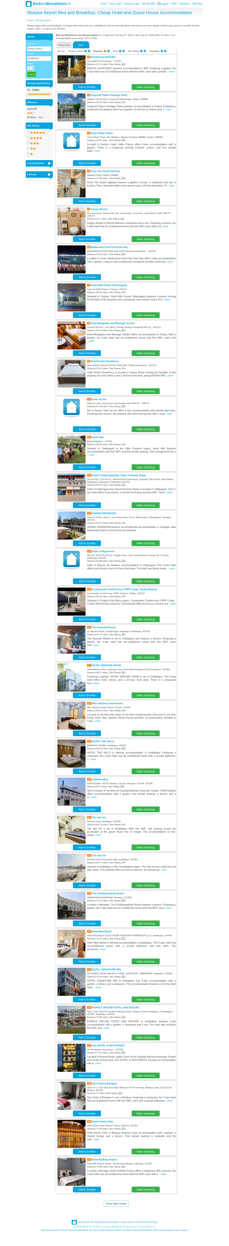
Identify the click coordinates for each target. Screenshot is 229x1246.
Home (103, 3)
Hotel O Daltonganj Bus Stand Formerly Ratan (119, 475)
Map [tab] (81, 45)
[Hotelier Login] (118, 1222)
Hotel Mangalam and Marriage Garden (113, 323)
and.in (52, 3)
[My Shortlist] (92, 1222)
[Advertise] (105, 1222)
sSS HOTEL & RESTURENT (108, 1045)
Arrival (30, 53)
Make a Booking (146, 87)
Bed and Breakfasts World (54, 1230)
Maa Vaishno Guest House (107, 703)
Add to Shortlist (87, 87)
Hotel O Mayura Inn (103, 551)
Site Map (197, 3)
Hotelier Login (132, 3)
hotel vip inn (99, 399)
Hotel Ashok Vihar (102, 1121)
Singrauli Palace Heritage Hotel (109, 95)
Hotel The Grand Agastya (105, 171)
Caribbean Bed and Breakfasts (137, 1230)
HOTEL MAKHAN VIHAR (106, 665)
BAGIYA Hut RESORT (103, 57)
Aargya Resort (99, 209)
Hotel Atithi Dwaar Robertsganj (109, 285)
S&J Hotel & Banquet (104, 1083)
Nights (30, 63)
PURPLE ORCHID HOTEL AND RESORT (115, 1007)
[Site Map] (152, 1222)
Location (31, 43)
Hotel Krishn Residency (105, 361)
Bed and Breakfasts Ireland (107, 1230)
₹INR (174, 3)
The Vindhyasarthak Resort (108, 893)
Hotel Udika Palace (102, 133)
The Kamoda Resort (104, 627)
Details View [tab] (64, 45)
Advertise (184, 3)
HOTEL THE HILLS (103, 741)
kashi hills (98, 437)
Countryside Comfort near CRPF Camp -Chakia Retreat (124, 589)
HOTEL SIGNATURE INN (106, 969)
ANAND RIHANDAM (104, 513)
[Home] (82, 1222)
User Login (116, 3)
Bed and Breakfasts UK (80, 1230)
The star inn (99, 817)
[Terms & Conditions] (136, 1222)
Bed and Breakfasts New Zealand (171, 1230)
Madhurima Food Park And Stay (109, 247)
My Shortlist (148, 3)
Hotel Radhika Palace (104, 1159)
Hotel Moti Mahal (101, 931)
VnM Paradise (100, 779)
